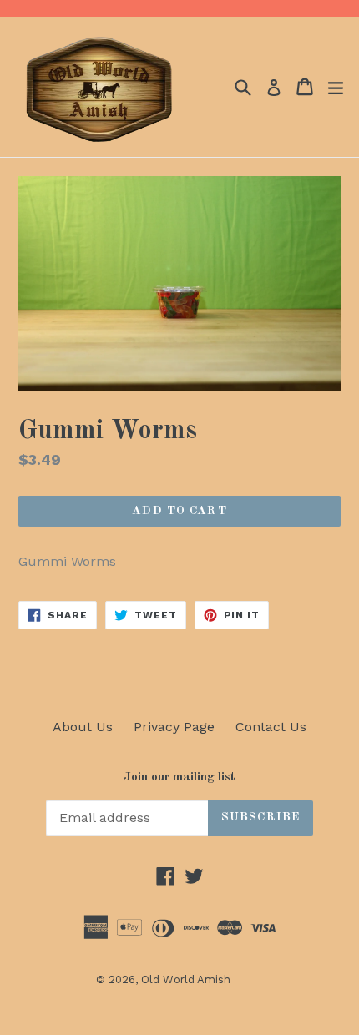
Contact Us (270, 727)
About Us (83, 727)
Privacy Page (174, 727)
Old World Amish (185, 979)
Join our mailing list (179, 777)
